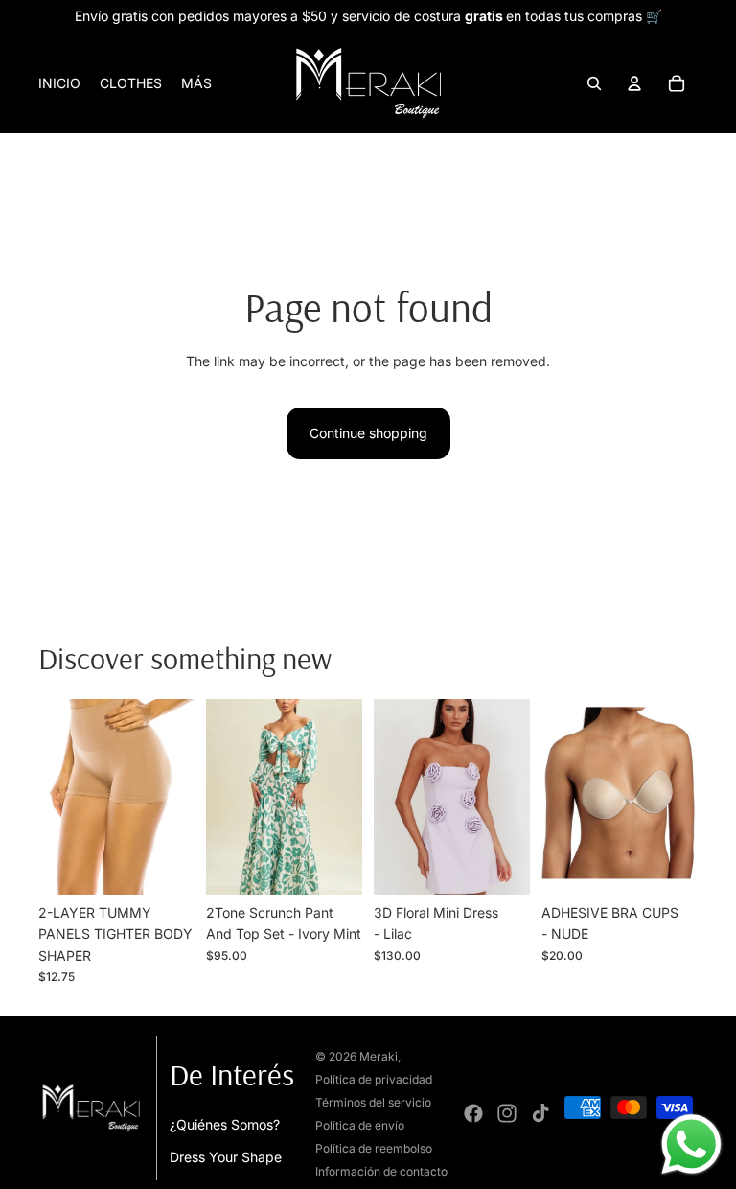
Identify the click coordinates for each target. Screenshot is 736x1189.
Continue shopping (368, 433)
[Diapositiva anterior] (53, 797)
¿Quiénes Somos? (225, 1124)
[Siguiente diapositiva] (180, 797)
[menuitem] (196, 83)
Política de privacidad (373, 1079)
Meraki (378, 1056)
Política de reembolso (373, 1148)
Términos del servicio (373, 1102)
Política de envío (359, 1125)
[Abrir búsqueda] (594, 83)
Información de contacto (381, 1171)
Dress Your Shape (226, 1157)
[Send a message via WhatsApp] (691, 1144)
